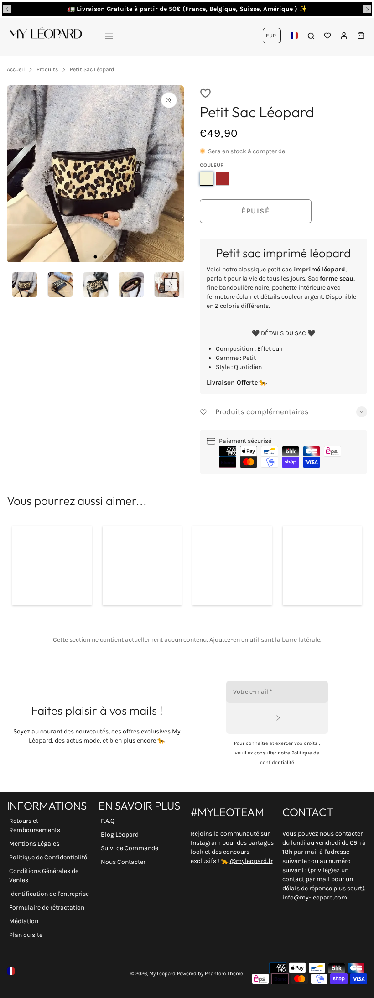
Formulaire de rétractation (46, 907)
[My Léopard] (46, 35)
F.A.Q (107, 821)
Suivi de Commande (129, 848)
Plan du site (25, 935)
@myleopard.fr (251, 861)
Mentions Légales (34, 843)
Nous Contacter (123, 862)
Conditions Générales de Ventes (43, 875)
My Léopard (162, 974)
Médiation (23, 921)
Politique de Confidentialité (48, 857)
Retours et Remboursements (34, 825)
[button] (6, 9)
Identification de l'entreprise (49, 894)
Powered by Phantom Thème (210, 974)
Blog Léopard (120, 834)
